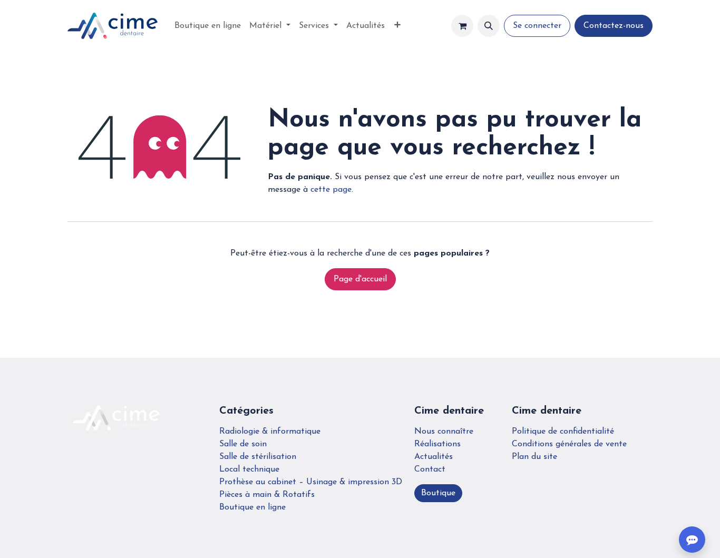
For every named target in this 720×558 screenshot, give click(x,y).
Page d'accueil (360, 279)
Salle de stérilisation (257, 457)
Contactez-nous (613, 26)
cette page (331, 189)
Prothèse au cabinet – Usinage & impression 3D (310, 482)
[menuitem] (207, 25)
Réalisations (437, 444)
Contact (429, 469)
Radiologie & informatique (269, 431)
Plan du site (534, 457)
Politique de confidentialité (563, 431)
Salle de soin (243, 444)
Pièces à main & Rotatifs (267, 495)
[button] (489, 26)
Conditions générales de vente (569, 444)
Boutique (438, 493)
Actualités (433, 457)
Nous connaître (443, 431)
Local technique (249, 469)
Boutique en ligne (252, 507)
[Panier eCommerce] (462, 26)
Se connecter (537, 26)
